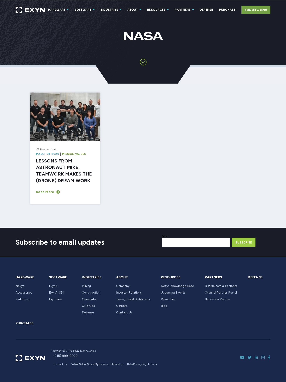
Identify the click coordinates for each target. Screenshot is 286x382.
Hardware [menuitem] (56, 9)
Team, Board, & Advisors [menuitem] (133, 299)
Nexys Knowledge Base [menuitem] (177, 286)
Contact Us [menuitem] (124, 312)
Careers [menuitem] (121, 306)
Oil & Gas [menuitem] (88, 306)
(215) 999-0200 (66, 356)
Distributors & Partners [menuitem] (221, 286)
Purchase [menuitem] (227, 9)
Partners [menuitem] (183, 9)
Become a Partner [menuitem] (218, 299)
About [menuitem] (132, 9)
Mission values (74, 154)
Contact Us (60, 364)
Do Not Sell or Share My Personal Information (97, 364)
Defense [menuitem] (206, 9)
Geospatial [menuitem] (89, 299)
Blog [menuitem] (164, 306)
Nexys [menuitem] (20, 286)
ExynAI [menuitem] (53, 286)
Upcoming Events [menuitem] (173, 292)
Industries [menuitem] (109, 9)
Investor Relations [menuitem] (129, 292)
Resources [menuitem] (156, 9)
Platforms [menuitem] (23, 299)
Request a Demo (256, 10)
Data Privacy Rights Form (142, 364)
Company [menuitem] (122, 286)
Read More (45, 192)
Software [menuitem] (83, 9)
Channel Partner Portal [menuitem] (221, 292)
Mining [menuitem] (86, 286)
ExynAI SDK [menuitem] (57, 292)
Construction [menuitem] (91, 292)
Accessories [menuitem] (24, 292)
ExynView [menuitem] (55, 299)
